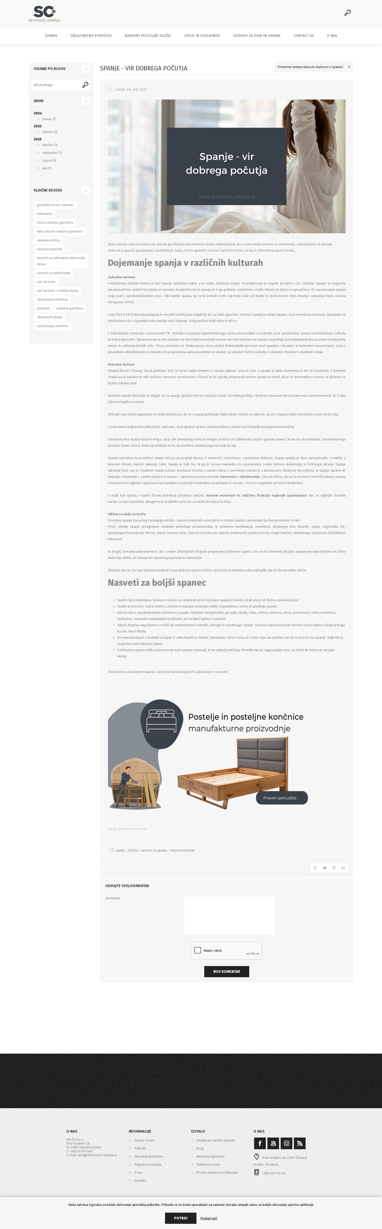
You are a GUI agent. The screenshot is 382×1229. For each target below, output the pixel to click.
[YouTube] (273, 1143)
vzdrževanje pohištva (52, 326)
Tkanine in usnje (208, 1164)
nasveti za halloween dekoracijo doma (61, 261)
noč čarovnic (46, 282)
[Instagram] (286, 1143)
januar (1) (49, 119)
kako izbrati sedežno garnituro (60, 231)
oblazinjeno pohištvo (52, 299)
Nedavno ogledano (210, 1156)
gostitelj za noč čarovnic (55, 205)
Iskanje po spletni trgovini (215, 1140)
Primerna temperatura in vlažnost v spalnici (310, 67)
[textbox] (56, 85)
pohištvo (43, 308)
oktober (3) (50, 132)
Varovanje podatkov (148, 1156)
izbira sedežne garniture (55, 222)
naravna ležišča (48, 240)
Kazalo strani (144, 1140)
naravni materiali (182, 850)
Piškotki (140, 1148)
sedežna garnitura (69, 308)
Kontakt (140, 1180)
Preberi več (208, 1218)
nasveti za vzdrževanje (54, 273)
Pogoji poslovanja (147, 1164)
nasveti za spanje (154, 850)
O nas (138, 1172)
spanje (120, 850)
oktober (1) (49, 145)
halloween (44, 214)
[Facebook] (260, 1143)
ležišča (133, 850)
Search (86, 85)
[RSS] (300, 1143)
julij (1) (46, 168)
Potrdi (180, 1218)
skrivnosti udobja (50, 317)
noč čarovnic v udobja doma (57, 291)
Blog (200, 1148)
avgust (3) (49, 160)
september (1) (52, 153)
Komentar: (113, 898)
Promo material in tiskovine (217, 1172)
